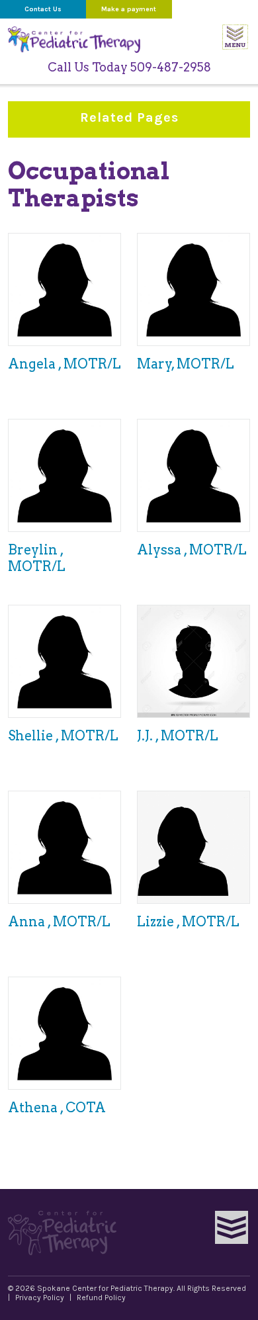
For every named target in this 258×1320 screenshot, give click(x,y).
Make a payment (128, 9)
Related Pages (155, 123)
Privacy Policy (39, 1297)
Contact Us (43, 9)
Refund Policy (101, 1297)
